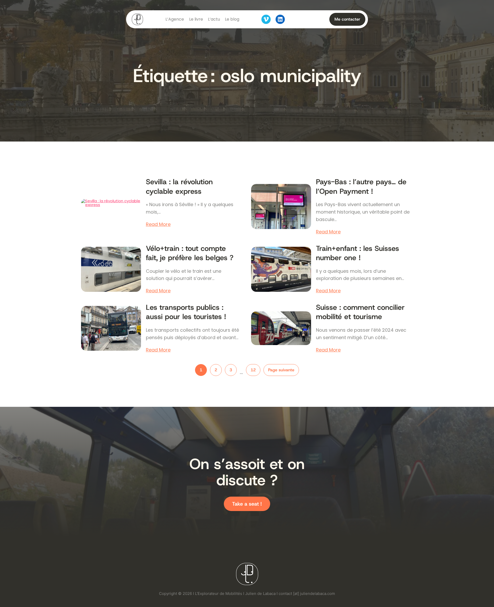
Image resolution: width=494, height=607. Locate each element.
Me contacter (347, 19)
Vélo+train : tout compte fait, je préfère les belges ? (189, 253)
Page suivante (281, 370)
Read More (158, 224)
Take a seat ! (247, 503)
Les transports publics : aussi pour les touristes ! (186, 312)
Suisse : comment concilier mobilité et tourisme (360, 312)
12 (253, 370)
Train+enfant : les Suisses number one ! (357, 253)
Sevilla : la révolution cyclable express (179, 186)
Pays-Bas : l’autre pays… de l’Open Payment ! (361, 186)
